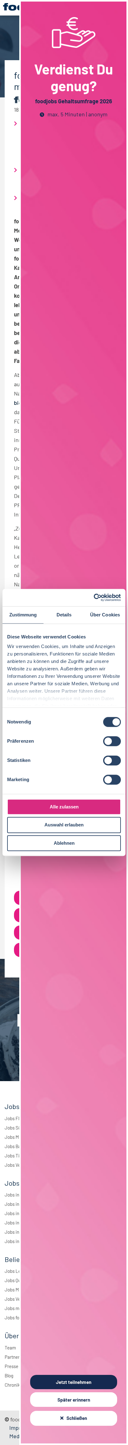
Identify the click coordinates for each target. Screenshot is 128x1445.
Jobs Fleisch (17, 1118)
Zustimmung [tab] (23, 614)
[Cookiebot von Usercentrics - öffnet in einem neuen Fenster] (93, 597)
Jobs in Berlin (18, 1194)
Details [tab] (64, 614)
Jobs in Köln (17, 1222)
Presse (11, 1366)
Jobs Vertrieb (18, 1299)
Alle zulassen (64, 806)
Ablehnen (64, 843)
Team (10, 1347)
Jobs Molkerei (19, 1137)
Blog (9, 1375)
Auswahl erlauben (64, 825)
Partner (12, 1357)
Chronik (12, 1385)
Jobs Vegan (16, 1165)
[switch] (112, 741)
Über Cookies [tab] (105, 614)
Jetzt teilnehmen (73, 1382)
